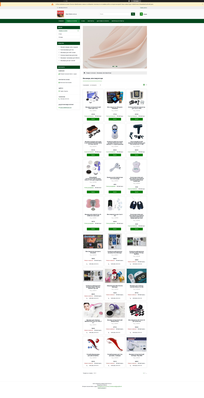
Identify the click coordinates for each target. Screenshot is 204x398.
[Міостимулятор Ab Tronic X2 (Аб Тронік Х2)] (136, 310)
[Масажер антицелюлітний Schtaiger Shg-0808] (136, 344)
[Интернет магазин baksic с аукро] (60, 16)
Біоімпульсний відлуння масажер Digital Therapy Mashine (136, 253)
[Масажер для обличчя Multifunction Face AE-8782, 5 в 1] (93, 310)
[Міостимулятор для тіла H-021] (115, 204)
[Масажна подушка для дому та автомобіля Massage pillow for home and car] (93, 132)
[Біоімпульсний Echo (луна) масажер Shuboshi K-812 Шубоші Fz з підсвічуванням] (115, 132)
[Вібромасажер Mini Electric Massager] (115, 276)
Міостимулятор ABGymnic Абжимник (114, 107)
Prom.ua (109, 383)
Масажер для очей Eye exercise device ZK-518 (136, 286)
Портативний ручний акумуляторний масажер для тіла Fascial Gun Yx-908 (136, 143)
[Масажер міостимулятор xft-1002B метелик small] (93, 204)
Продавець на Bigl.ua (102, 385)
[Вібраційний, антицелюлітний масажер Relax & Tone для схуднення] (93, 167)
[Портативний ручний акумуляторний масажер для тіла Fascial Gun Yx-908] (136, 132)
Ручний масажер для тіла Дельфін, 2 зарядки (114, 355)
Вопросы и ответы (118, 21)
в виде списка (146, 85)
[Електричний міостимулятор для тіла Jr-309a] (136, 97)
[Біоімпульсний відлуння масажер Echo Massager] (115, 241)
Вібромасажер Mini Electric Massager (115, 286)
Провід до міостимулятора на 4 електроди (115, 178)
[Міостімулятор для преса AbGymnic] (93, 241)
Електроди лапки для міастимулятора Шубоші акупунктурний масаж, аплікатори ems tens (136, 216)
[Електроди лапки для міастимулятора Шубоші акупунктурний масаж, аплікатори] (136, 167)
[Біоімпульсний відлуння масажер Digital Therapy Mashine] (136, 241)
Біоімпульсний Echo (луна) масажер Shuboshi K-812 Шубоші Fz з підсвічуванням (115, 143)
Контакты (91, 21)
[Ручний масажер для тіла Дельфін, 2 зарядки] (115, 344)
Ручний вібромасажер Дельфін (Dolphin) (93, 355)
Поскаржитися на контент (103, 386)
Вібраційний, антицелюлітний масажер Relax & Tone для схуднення (93, 179)
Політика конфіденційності (116, 386)
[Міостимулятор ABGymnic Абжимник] (115, 97)
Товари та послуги (91, 73)
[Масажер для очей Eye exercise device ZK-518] (136, 276)
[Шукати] (133, 14)
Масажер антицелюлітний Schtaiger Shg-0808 (136, 355)
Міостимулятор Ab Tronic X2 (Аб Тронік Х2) (136, 320)
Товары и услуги (71, 21)
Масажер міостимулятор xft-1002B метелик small (93, 215)
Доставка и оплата (103, 21)
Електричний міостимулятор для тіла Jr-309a (136, 107)
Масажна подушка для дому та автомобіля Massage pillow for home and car (93, 143)
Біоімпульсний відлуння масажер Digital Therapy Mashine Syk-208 (93, 287)
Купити (93, 119)
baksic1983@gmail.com (65, 107)
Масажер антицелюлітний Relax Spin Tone (93, 107)
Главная (61, 21)
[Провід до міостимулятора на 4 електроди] (115, 167)
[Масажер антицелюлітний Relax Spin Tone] (93, 97)
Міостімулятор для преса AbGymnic (93, 252)
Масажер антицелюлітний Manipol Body (114, 320)
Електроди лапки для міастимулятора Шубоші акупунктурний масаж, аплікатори (136, 179)
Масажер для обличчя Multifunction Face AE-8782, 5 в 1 (93, 321)
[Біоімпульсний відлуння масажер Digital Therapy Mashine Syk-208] (93, 276)
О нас (83, 21)
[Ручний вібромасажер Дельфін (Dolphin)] (93, 344)
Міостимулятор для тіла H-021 (115, 215)
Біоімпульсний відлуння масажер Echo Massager (115, 252)
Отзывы (61, 37)
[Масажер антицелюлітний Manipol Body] (115, 310)
